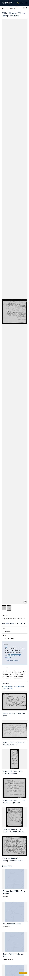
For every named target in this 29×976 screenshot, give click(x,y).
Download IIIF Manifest (12, 660)
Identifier (5, 635)
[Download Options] (25, 623)
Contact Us (5, 668)
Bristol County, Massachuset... (12, 7)
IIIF (6, 647)
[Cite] (21, 623)
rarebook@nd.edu (18, 678)
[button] (14, 311)
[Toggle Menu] (24, 8)
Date (4, 628)
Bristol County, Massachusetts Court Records (13, 687)
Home (3, 7)
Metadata (5, 644)
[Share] (18, 623)
